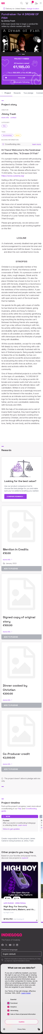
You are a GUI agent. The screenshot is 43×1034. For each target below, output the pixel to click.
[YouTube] (10, 945)
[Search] (21, 3)
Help (20, 809)
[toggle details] (37, 921)
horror (18, 135)
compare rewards (15, 496)
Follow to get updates (11, 829)
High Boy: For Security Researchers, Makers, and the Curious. (19, 909)
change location (32, 9)
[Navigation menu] (40, 3)
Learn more (22, 825)
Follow (21, 78)
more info (5, 117)
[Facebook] (2, 945)
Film (4, 126)
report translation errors (21, 961)
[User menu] (36, 3)
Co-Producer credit (16, 754)
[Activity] (32, 3)
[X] (6, 945)
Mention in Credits (15, 549)
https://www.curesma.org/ (12, 176)
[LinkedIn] (17, 945)
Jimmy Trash (9, 21)
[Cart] (27, 3)
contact (13, 117)
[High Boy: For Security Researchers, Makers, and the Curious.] (19, 880)
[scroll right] (39, 41)
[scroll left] (4, 41)
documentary (7, 135)
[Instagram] (14, 945)
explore (25, 858)
